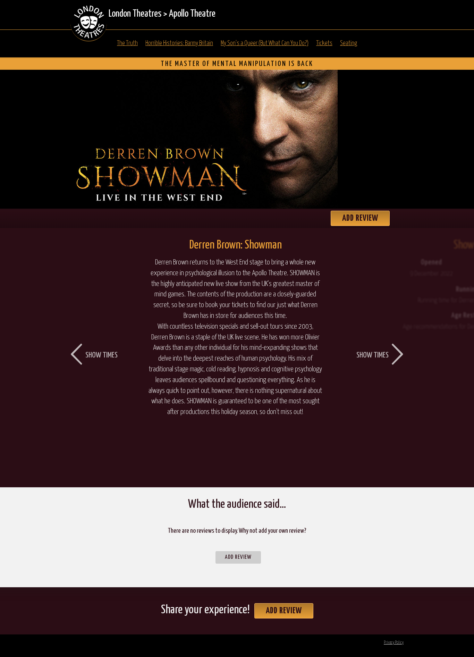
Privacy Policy (394, 642)
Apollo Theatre (192, 14)
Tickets (324, 43)
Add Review (360, 218)
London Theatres (135, 14)
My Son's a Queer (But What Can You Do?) (264, 43)
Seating (348, 43)
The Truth (127, 43)
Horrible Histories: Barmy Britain (179, 43)
